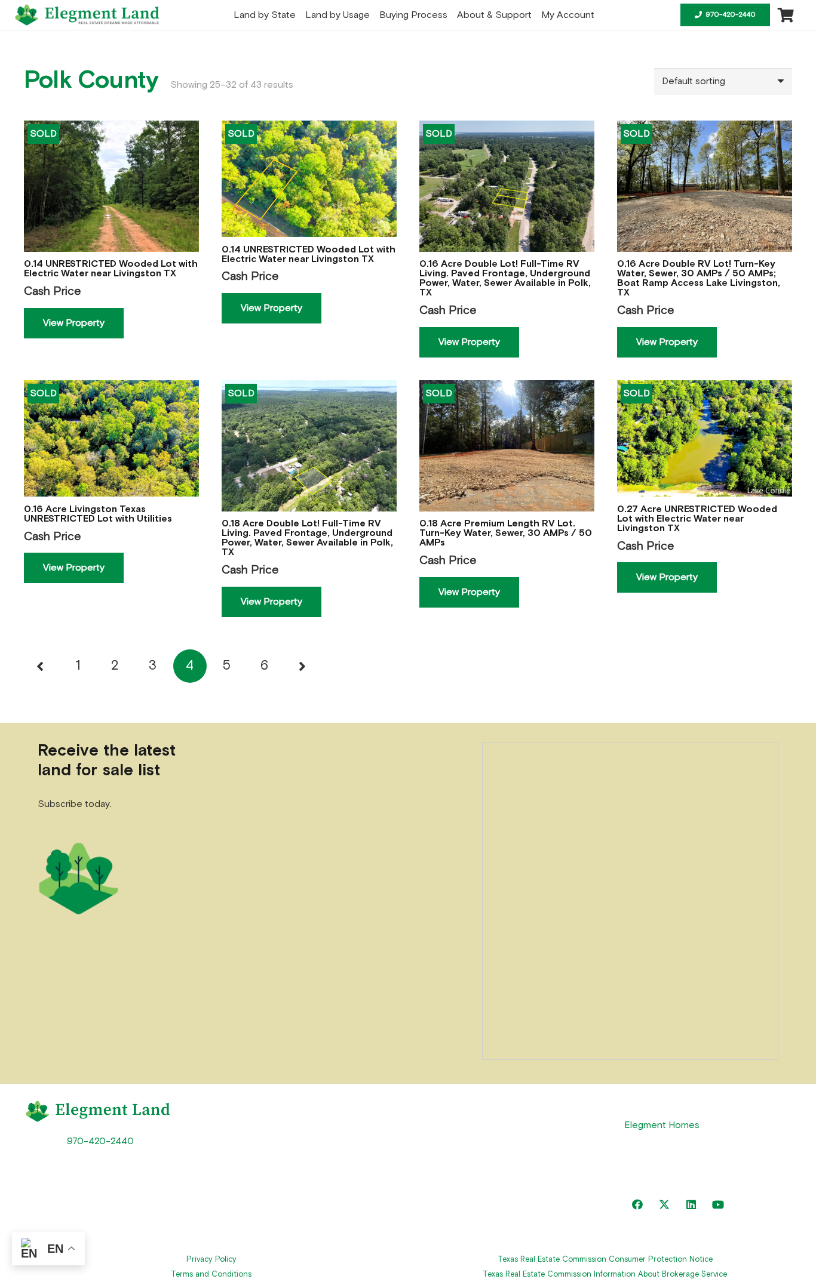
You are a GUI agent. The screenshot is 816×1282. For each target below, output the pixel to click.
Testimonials (283, 1165)
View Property (74, 323)
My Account (484, 1193)
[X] (664, 1204)
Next (301, 666)
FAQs (469, 1109)
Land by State (288, 1109)
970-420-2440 (100, 1141)
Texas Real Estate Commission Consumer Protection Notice (605, 1259)
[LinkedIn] (691, 1204)
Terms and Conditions (211, 1274)
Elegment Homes (662, 1125)
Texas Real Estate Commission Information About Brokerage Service (605, 1274)
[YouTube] (718, 1204)
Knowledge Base (495, 1137)
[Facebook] (637, 1204)
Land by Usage (289, 1137)
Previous (40, 666)
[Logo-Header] (87, 15)
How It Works (284, 1193)
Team (469, 1165)
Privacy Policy (211, 1259)
